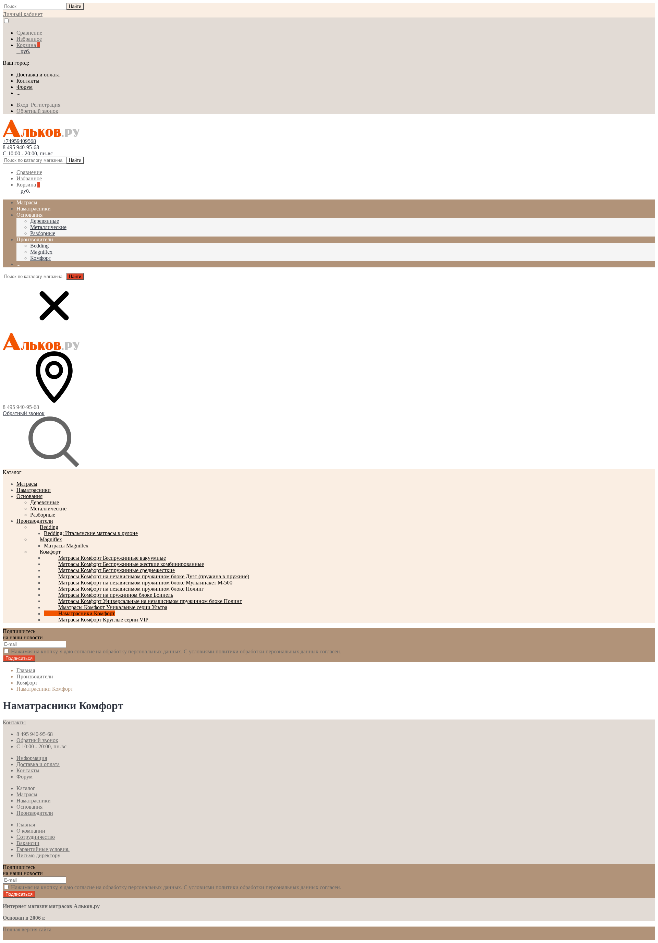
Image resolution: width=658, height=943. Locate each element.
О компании (30, 831)
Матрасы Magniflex (66, 545)
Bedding (39, 246)
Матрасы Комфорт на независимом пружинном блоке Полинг (131, 589)
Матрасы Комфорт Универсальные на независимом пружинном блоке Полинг (150, 601)
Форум (24, 87)
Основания (29, 496)
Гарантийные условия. (43, 849)
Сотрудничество (35, 837)
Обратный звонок (37, 111)
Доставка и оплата (38, 74)
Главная (25, 824)
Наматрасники (33, 490)
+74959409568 (19, 141)
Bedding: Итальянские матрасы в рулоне (91, 533)
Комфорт (40, 258)
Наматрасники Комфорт (86, 613)
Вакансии (27, 843)
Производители (34, 521)
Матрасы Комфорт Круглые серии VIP (103, 619)
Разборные (42, 233)
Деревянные (44, 221)
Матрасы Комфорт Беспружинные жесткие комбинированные (131, 564)
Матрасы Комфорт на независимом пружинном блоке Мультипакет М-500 (145, 582)
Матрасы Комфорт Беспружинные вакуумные (112, 558)
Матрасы (26, 484)
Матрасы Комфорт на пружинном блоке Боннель (115, 595)
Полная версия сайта (27, 929)
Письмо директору (38, 855)
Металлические (48, 227)
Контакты (27, 81)
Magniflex (41, 252)
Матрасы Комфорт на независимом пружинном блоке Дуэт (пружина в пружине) (153, 576)
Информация (31, 758)
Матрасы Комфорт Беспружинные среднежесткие (116, 570)
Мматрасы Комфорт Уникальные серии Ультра (112, 607)
